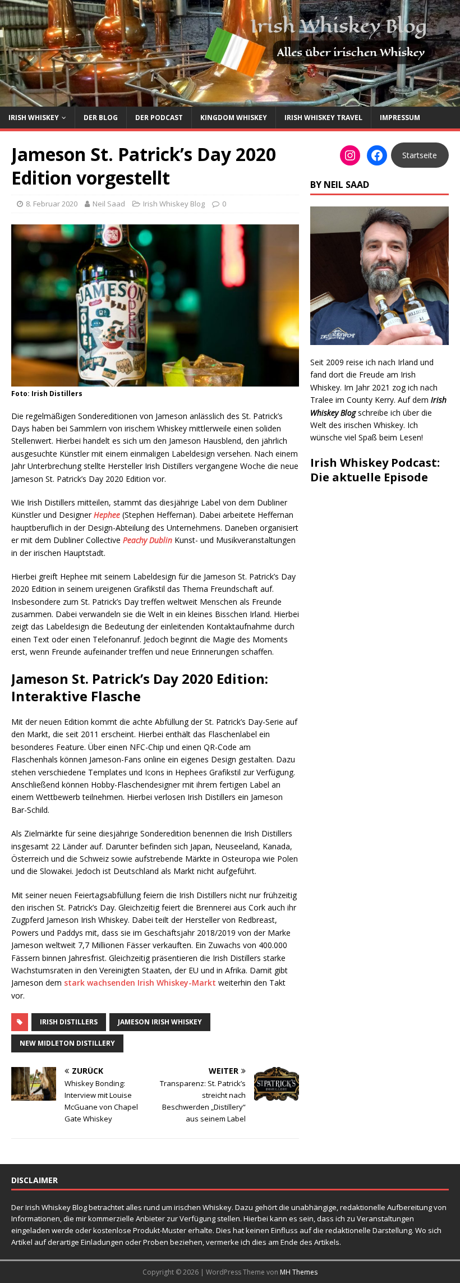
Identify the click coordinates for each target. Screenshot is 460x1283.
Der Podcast (159, 117)
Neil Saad (109, 204)
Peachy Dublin (147, 540)
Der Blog (101, 117)
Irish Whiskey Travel (323, 117)
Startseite (419, 155)
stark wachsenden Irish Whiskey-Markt (140, 982)
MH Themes (299, 1272)
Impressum (400, 117)
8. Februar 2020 (51, 204)
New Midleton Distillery (67, 1043)
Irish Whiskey (33, 117)
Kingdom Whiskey (233, 117)
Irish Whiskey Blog (174, 204)
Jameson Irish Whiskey (160, 1022)
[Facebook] (377, 155)
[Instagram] (350, 155)
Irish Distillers (69, 1022)
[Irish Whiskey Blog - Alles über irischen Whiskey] (230, 100)
